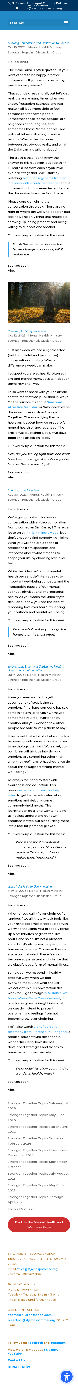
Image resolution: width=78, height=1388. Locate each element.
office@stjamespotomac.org (37, 1269)
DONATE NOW (19, 1367)
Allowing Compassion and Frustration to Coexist (38, 43)
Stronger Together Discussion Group (34, 52)
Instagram (58, 1343)
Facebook (35, 1343)
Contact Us (16, 1360)
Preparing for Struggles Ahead (27, 331)
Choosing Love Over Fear (23, 490)
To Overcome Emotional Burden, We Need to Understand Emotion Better (36, 668)
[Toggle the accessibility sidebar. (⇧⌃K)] (66, 1376)
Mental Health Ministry (45, 47)
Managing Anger (21, 1208)
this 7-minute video (44, 532)
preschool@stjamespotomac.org (31, 1320)
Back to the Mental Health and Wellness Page (39, 1224)
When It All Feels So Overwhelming (30, 886)
